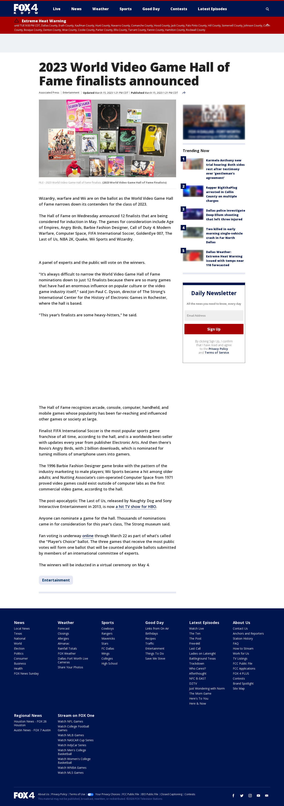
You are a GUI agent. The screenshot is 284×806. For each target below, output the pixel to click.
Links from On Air (157, 628)
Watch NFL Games (70, 721)
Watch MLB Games (71, 735)
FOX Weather (67, 653)
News (19, 622)
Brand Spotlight (243, 683)
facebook (233, 795)
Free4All (194, 643)
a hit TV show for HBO (136, 506)
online (88, 535)
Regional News (28, 715)
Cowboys (107, 628)
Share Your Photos (70, 667)
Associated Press (49, 92)
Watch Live (196, 628)
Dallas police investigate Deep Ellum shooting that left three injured (225, 214)
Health (18, 668)
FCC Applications (244, 668)
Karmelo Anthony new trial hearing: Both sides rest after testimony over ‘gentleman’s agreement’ (225, 169)
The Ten (194, 633)
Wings (105, 653)
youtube (258, 795)
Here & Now (197, 703)
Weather (66, 622)
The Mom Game (200, 693)
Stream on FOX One (76, 715)
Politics (18, 653)
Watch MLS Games (71, 773)
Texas (18, 633)
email (266, 795)
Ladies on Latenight (202, 653)
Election (19, 648)
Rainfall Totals (67, 648)
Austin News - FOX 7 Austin (32, 730)
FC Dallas (107, 648)
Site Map (239, 688)
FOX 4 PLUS (241, 673)
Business (20, 663)
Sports (107, 622)
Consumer (21, 658)
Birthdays (151, 633)
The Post (195, 638)
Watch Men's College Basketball (72, 752)
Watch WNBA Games (72, 768)
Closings (63, 633)
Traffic (149, 643)
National (19, 638)
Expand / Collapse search (267, 9)
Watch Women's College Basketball (74, 761)
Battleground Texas (202, 658)
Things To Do (154, 653)
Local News (22, 628)
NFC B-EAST (197, 678)
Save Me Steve (155, 658)
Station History (243, 638)
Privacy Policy (218, 349)
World (18, 643)
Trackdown (196, 663)
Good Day (154, 622)
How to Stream (243, 648)
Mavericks (108, 638)
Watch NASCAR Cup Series (76, 740)
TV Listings (240, 658)
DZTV (193, 683)
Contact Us (240, 628)
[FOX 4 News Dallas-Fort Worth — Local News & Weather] (27, 9)
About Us (241, 622)
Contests (239, 678)
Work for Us (241, 653)
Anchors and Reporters (248, 633)
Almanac (63, 643)
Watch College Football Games (73, 728)
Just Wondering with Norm (207, 688)
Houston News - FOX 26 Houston (30, 723)
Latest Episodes (204, 622)
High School (109, 663)
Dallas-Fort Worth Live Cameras (73, 660)
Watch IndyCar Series (72, 745)
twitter (241, 795)
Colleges (107, 658)
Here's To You (198, 698)
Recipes (150, 638)
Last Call (195, 648)
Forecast (64, 628)
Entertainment (71, 92)
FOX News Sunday (26, 673)
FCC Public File (242, 663)
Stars (104, 643)
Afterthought (197, 673)
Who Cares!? (197, 668)
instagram (250, 795)
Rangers (106, 633)
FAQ (236, 643)
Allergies (63, 638)
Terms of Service (217, 352)
